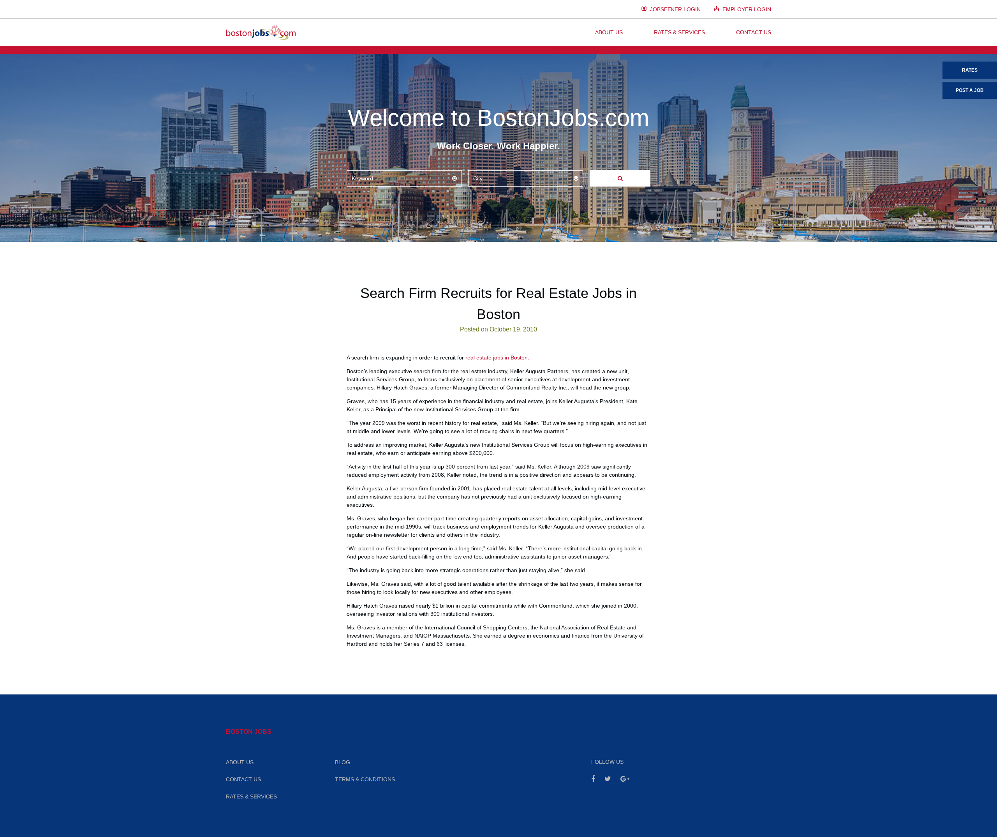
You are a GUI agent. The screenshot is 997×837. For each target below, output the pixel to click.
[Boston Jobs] (261, 32)
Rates (970, 70)
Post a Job (970, 90)
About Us (609, 32)
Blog (342, 762)
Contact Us (753, 32)
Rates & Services (679, 32)
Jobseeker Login (674, 9)
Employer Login (746, 9)
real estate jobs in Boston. (497, 357)
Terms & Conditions (365, 779)
